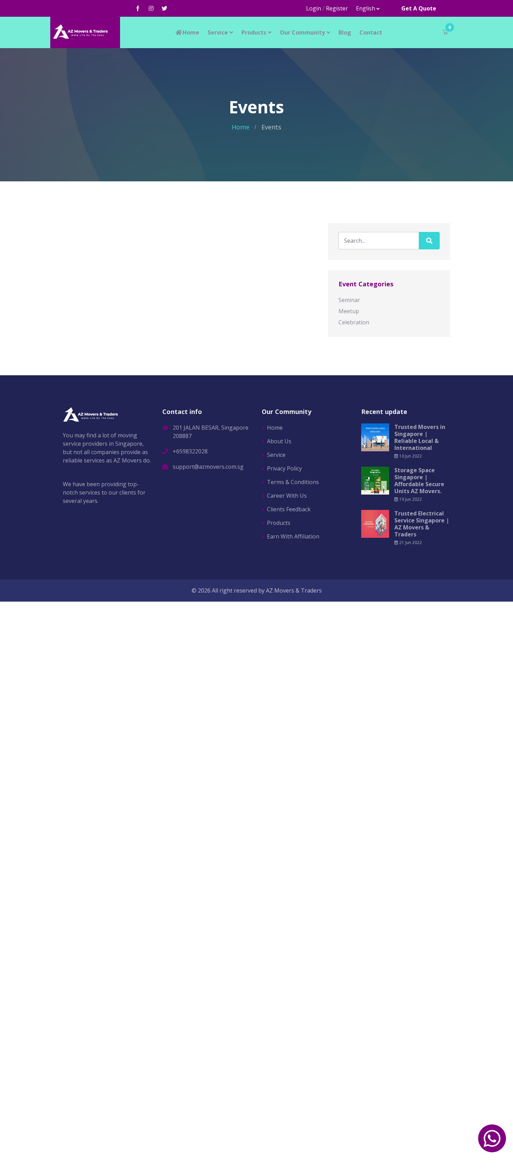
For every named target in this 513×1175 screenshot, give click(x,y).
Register (337, 8)
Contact (370, 32)
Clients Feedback (289, 509)
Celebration (354, 322)
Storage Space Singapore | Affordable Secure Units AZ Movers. (419, 480)
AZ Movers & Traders (294, 590)
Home (191, 32)
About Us (279, 441)
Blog (345, 32)
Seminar (349, 300)
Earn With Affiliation (293, 536)
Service (218, 32)
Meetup (349, 311)
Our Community (302, 32)
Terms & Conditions (293, 482)
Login (313, 8)
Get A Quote (418, 8)
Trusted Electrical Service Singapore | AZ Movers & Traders (421, 524)
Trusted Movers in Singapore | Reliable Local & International (419, 437)
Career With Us (287, 495)
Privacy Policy (284, 468)
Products (253, 32)
